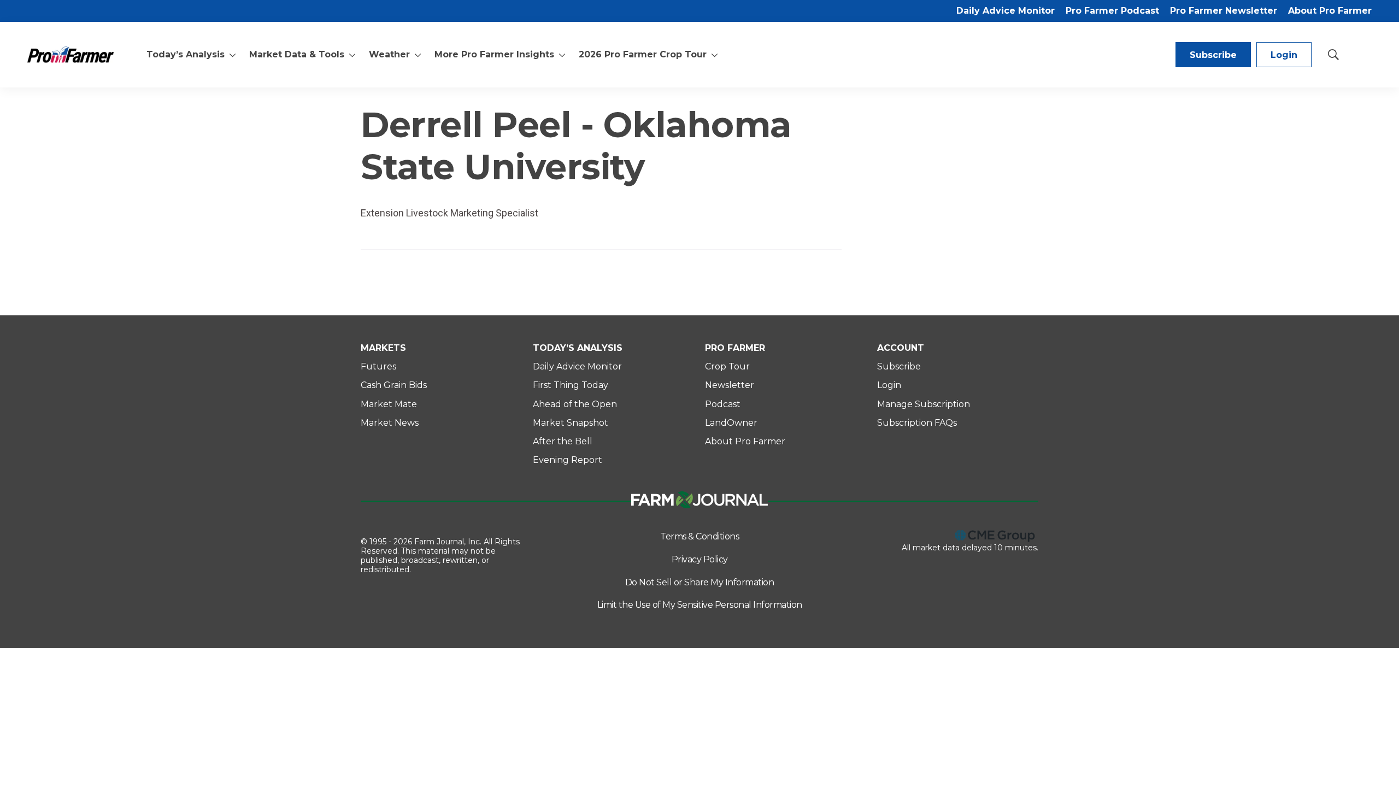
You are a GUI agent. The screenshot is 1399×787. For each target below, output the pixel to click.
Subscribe (1213, 55)
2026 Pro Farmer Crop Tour (643, 54)
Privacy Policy (700, 559)
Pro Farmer (735, 348)
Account (900, 348)
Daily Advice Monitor (1005, 10)
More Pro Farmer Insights (494, 54)
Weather (389, 54)
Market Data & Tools (296, 54)
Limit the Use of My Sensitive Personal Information (699, 605)
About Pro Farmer (1330, 10)
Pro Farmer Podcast (1112, 10)
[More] (233, 54)
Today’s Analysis (185, 54)
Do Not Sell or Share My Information (699, 582)
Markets (383, 348)
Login (1284, 55)
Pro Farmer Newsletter (1223, 10)
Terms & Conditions (699, 536)
